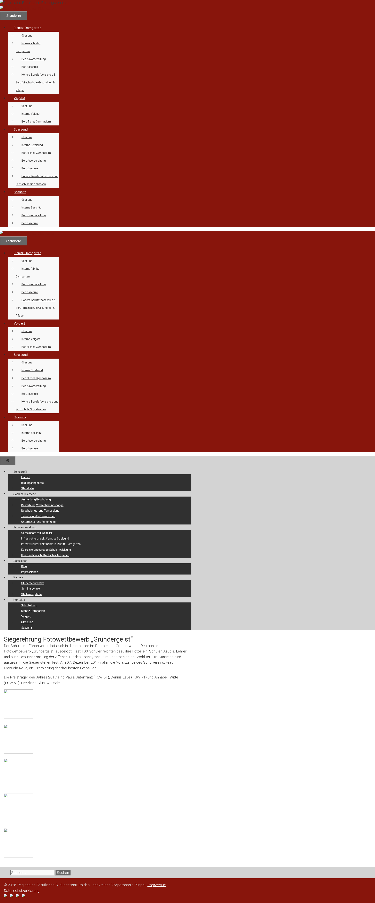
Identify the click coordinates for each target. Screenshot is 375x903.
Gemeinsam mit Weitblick (37, 532)
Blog (24, 566)
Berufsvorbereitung (33, 59)
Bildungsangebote (32, 482)
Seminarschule (30, 588)
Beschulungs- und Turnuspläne (40, 510)
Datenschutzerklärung (21, 890)
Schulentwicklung (24, 527)
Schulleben (20, 561)
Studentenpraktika (32, 583)
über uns (26, 35)
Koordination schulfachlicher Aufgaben (45, 555)
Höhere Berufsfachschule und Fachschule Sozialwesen (37, 180)
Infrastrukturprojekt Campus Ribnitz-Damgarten (51, 544)
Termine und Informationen (38, 516)
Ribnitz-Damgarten (27, 28)
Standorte (27, 488)
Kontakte (19, 599)
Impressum (156, 885)
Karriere (18, 577)
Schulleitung (29, 605)
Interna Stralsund (32, 145)
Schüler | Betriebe (24, 494)
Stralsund (21, 129)
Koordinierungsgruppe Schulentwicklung (46, 549)
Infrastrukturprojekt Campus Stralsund (45, 538)
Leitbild (25, 477)
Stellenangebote (31, 594)
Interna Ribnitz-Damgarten (28, 47)
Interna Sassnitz (31, 207)
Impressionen (29, 572)
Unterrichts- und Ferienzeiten (39, 521)
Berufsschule (29, 66)
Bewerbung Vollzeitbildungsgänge (42, 505)
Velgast (19, 98)
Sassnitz (20, 192)
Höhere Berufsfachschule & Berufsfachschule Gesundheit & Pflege (35, 82)
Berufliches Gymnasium (36, 121)
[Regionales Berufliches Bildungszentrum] (31, 8)
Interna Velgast (30, 113)
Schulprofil (20, 471)
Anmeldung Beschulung (36, 499)
